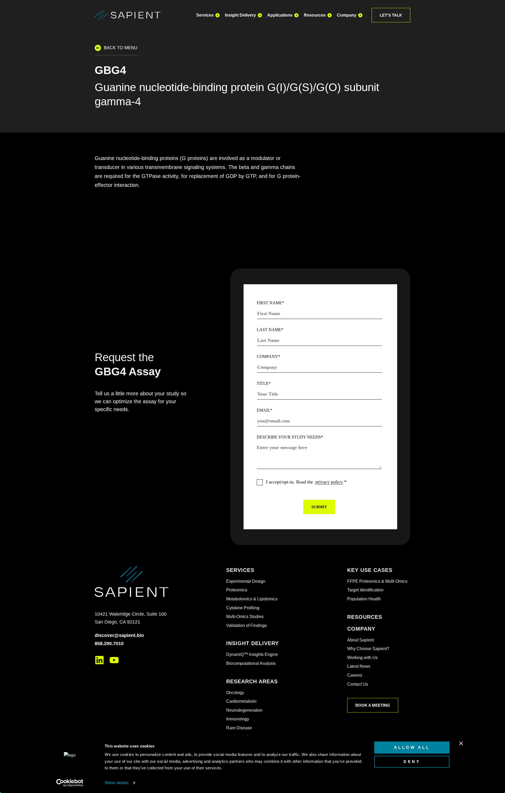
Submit (319, 507)
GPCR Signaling (124, 217)
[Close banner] (461, 743)
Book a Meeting (372, 705)
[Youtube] (114, 660)
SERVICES (240, 570)
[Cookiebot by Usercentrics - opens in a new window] (70, 783)
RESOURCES (364, 617)
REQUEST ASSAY (347, 204)
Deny (411, 761)
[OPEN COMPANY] (360, 15)
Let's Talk (391, 15)
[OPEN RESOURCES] (329, 15)
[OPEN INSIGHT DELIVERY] (260, 15)
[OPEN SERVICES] (217, 15)
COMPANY (361, 629)
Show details (117, 782)
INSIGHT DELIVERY (252, 643)
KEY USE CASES (369, 570)
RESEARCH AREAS (252, 681)
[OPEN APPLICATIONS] (296, 15)
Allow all (412, 747)
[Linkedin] (99, 660)
